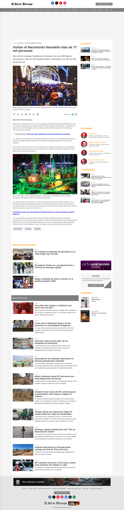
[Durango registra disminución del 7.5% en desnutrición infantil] (23, 434)
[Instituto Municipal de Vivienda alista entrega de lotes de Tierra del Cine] (23, 451)
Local (17, 10)
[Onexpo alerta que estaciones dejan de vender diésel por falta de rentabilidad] (23, 416)
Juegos (107, 10)
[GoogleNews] (66, 497)
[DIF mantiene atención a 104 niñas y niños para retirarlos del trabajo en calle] (23, 466)
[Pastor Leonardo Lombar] (84, 161)
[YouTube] (60, 3)
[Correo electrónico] (29, 114)
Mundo (36, 10)
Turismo (93, 10)
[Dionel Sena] (84, 135)
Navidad (37, 229)
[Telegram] (26, 114)
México (30, 10)
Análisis (48, 10)
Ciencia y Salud (85, 10)
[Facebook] (52, 3)
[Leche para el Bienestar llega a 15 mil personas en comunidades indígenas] (23, 328)
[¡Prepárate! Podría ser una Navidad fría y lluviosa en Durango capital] (23, 268)
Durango (28, 229)
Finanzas (42, 10)
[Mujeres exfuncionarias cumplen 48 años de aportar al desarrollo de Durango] (85, 192)
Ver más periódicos (104, 4)
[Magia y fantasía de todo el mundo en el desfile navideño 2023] (23, 282)
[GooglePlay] (74, 497)
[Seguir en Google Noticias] (76, 114)
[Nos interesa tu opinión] (62, 482)
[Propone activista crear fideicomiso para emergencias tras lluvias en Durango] (85, 176)
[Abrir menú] (12, 10)
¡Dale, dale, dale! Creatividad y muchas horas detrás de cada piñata (48, 134)
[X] (56, 3)
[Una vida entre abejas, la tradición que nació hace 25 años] (23, 310)
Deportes (100, 10)
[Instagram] (64, 3)
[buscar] (112, 10)
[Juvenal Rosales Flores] (84, 153)
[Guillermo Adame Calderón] (84, 144)
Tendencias (75, 10)
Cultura (67, 10)
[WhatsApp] (22, 114)
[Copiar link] (33, 114)
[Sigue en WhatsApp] (73, 114)
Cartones (55, 10)
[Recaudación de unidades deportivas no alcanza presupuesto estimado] (23, 363)
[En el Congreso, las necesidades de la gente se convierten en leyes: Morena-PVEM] (85, 200)
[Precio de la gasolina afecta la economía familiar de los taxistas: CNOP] (85, 184)
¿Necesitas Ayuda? (61, 493)
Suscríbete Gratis (95, 285)
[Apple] (70, 497)
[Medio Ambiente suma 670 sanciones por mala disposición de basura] (23, 380)
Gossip (62, 10)
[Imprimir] (37, 114)
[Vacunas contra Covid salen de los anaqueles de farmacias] (23, 346)
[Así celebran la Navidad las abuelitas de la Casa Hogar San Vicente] (23, 254)
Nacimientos (18, 229)
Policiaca (24, 10)
